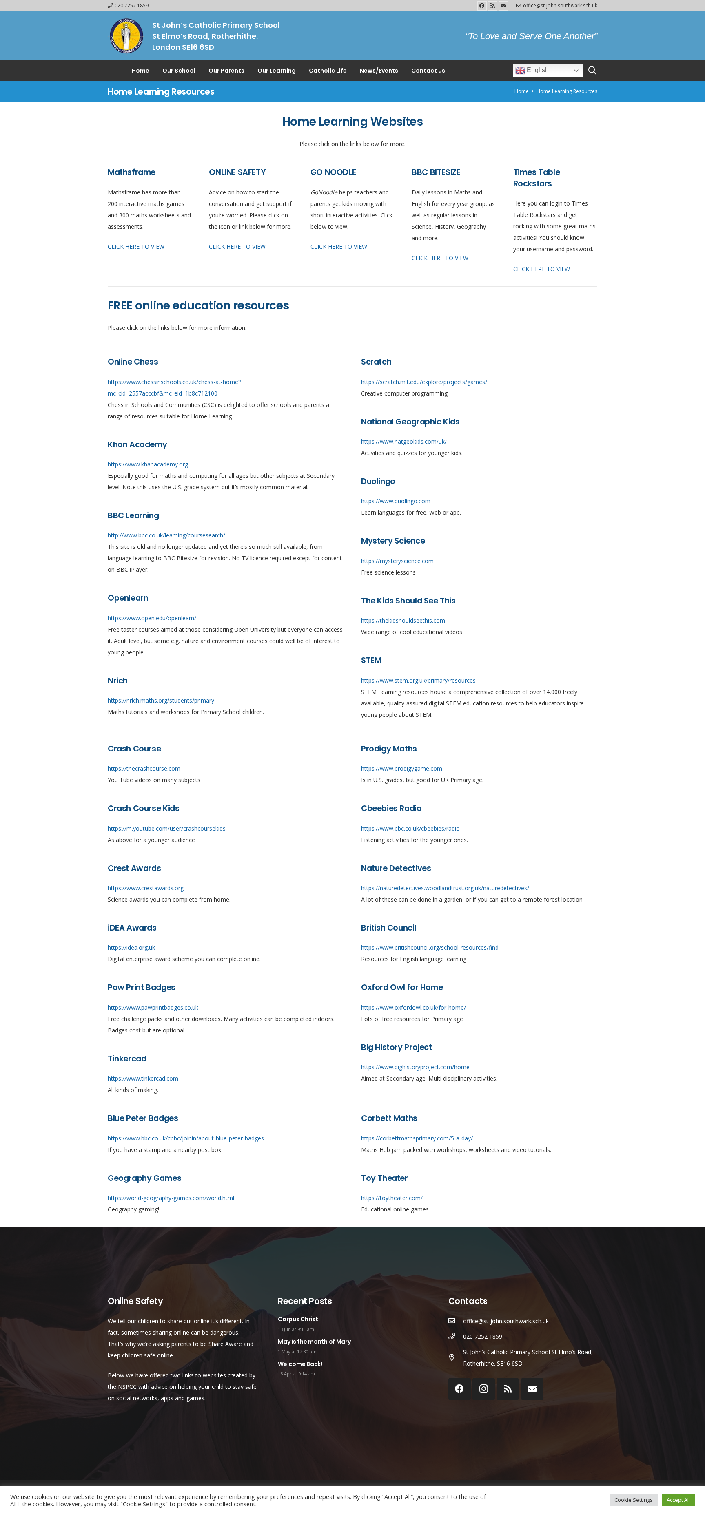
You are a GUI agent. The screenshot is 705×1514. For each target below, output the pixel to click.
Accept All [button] (678, 1499)
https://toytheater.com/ (392, 1198)
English (537, 69)
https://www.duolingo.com (395, 501)
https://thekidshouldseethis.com (403, 621)
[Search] (592, 70)
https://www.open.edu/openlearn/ (152, 618)
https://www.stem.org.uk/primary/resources (418, 680)
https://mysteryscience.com (397, 561)
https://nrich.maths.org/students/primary (161, 701)
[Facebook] (482, 6)
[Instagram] (483, 1389)
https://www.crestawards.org (146, 888)
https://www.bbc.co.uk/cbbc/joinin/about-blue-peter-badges (186, 1138)
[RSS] (492, 6)
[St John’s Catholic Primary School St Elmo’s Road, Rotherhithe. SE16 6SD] (455, 1358)
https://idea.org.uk (131, 948)
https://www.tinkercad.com (143, 1079)
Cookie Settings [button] (633, 1499)
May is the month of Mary (314, 1341)
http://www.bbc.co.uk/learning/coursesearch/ (166, 535)
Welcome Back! (300, 1364)
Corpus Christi (298, 1319)
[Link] (126, 35)
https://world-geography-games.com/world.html (171, 1198)
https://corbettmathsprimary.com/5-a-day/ (417, 1138)
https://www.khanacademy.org (148, 464)
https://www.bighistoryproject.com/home (415, 1067)
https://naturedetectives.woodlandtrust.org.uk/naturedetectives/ (445, 888)
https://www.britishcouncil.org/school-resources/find (430, 948)
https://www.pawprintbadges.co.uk (153, 1007)
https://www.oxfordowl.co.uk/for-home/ (413, 1007)
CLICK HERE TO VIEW (136, 246)
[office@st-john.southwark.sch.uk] (455, 1321)
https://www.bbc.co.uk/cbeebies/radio (410, 828)
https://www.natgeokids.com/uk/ (404, 441)
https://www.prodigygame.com (401, 769)
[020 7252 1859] (455, 1336)
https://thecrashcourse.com (144, 769)
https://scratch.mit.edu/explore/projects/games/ (424, 382)
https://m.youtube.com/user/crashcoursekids (167, 828)
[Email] (503, 6)
